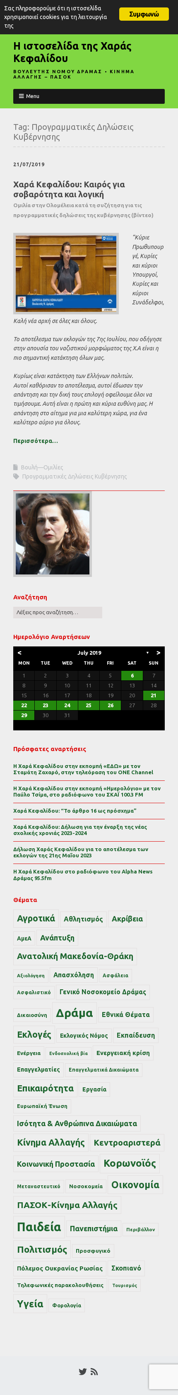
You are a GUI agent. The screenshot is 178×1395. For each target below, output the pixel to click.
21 (153, 695)
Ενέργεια (29, 1053)
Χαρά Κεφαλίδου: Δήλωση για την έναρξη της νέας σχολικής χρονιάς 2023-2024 (80, 830)
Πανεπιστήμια (94, 1228)
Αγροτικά (36, 918)
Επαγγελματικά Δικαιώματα (104, 1069)
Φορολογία (66, 1305)
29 (24, 715)
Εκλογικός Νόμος (84, 1035)
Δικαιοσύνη (32, 1015)
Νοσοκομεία (86, 1186)
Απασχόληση (73, 975)
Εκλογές (34, 1034)
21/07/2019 (29, 164)
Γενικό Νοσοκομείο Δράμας (103, 991)
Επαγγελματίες (38, 1069)
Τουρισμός (124, 1285)
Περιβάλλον (140, 1229)
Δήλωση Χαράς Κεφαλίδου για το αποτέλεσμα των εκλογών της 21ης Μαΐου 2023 (80, 852)
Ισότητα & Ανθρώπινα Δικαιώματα (77, 1123)
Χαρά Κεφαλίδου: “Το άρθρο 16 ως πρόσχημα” (75, 811)
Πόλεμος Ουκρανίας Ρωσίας (60, 1268)
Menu (32, 96)
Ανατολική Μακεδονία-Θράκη (75, 956)
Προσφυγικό (93, 1251)
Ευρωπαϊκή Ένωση (42, 1106)
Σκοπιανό (126, 1268)
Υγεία (30, 1303)
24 (67, 705)
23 (45, 705)
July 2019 (89, 653)
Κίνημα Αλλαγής (51, 1142)
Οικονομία (135, 1185)
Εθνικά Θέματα (126, 1014)
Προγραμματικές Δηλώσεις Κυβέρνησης (74, 476)
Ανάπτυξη (57, 937)
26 (110, 705)
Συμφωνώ (144, 14)
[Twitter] (83, 1371)
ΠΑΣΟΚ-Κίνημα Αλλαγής (67, 1205)
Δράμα (74, 1012)
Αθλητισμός (83, 919)
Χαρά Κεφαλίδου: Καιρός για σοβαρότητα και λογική (83, 198)
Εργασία (94, 1089)
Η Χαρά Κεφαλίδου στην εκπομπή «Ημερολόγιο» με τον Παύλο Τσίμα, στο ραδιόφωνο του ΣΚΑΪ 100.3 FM (87, 791)
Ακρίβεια (127, 918)
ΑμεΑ (24, 938)
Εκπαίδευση (136, 1035)
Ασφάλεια (115, 975)
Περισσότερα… (35, 441)
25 (88, 705)
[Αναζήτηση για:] (57, 612)
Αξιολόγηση (31, 975)
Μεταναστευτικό (38, 1186)
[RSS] (94, 1371)
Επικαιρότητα (45, 1088)
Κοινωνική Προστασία (56, 1164)
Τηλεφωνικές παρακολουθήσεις (60, 1285)
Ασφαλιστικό (34, 992)
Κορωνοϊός (129, 1163)
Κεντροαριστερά (127, 1142)
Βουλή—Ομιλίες (42, 467)
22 (24, 705)
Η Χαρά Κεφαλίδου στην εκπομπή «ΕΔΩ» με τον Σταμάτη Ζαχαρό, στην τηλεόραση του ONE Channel (83, 769)
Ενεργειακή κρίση (123, 1052)
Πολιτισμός (42, 1249)
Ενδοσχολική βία (68, 1053)
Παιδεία (39, 1227)
